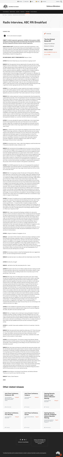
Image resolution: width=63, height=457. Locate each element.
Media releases (12, 11)
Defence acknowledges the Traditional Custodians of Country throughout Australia (39, 441)
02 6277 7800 (47, 54)
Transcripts (28, 11)
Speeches (17, 11)
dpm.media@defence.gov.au (50, 52)
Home (5, 15)
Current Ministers (6, 11)
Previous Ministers (34, 11)
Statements (22, 11)
